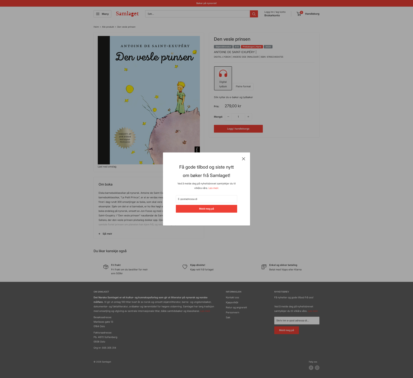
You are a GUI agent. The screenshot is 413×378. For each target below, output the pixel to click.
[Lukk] (243, 158)
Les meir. (214, 188)
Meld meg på (206, 208)
